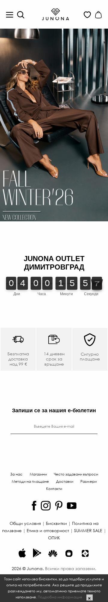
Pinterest (58, 505)
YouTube (71, 505)
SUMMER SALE (88, 530)
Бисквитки (56, 523)
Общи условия (25, 523)
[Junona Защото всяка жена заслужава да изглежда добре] (55, 13)
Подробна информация (60, 596)
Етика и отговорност (48, 530)
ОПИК (54, 537)
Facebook (34, 505)
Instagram (46, 505)
